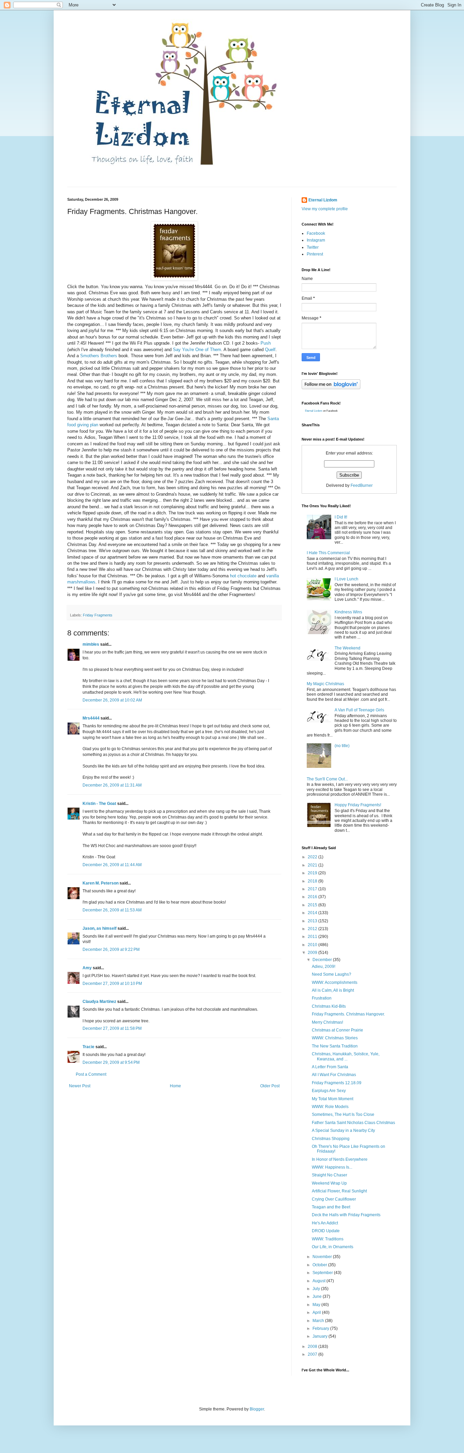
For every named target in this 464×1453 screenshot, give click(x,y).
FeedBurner (362, 485)
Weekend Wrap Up (329, 1183)
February (321, 1328)
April (317, 1312)
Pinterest (315, 254)
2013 (313, 921)
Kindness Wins (348, 612)
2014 (313, 912)
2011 (313, 936)
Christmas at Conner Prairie (337, 1030)
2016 (313, 896)
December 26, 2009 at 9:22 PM (111, 949)
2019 (313, 873)
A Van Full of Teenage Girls (359, 710)
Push (266, 343)
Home (175, 1086)
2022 (313, 857)
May (317, 1304)
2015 (313, 905)
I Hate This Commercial (328, 552)
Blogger (257, 1409)
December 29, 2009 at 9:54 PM (111, 1062)
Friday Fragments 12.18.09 (336, 1082)
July (317, 1288)
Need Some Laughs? (331, 974)
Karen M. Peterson (101, 883)
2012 (313, 928)
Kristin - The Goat (99, 803)
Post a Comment (91, 1074)
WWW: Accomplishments (334, 982)
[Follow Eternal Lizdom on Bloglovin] (331, 387)
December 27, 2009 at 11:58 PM (112, 1028)
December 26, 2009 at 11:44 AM (112, 864)
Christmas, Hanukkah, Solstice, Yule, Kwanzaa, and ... (345, 1056)
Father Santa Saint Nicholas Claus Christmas (353, 1122)
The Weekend (347, 648)
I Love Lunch (346, 579)
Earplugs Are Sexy (329, 1090)
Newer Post (79, 1086)
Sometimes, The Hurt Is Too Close (343, 1114)
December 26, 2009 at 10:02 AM (112, 700)
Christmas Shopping (331, 1138)
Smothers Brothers (99, 355)
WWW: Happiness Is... (332, 1167)
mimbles (91, 644)
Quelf (270, 349)
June (318, 1296)
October (320, 1264)
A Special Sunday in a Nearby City (343, 1130)
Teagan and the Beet (331, 1207)
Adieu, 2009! (323, 966)
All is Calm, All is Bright (333, 990)
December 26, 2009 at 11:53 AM (112, 910)
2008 (313, 1346)
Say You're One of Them (197, 349)
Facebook (316, 233)
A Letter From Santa (330, 1066)
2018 (313, 881)
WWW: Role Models (330, 1106)
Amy (87, 967)
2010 (313, 944)
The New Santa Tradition (335, 1046)
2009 (313, 952)
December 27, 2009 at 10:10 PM (112, 983)
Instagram (316, 240)
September (323, 1272)
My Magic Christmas (325, 683)
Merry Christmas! (327, 1022)
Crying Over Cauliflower (334, 1199)
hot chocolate (243, 575)
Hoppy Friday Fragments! (358, 805)
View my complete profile (325, 209)
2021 (313, 865)
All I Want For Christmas (334, 1074)
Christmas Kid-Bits (329, 1006)
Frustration (322, 998)
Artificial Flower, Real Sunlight (339, 1191)
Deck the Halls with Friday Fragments (346, 1214)
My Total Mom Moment (332, 1098)
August (319, 1280)
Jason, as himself (100, 928)
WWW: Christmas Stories (335, 1038)
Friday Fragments (97, 615)
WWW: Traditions (327, 1239)
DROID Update (326, 1230)
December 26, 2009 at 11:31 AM (112, 785)
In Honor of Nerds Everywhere (340, 1159)
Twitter (313, 247)
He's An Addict (325, 1223)
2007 (313, 1354)
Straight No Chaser (329, 1175)
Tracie (88, 1046)
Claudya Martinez (99, 1001)
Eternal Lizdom (322, 200)
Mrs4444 (91, 718)
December (323, 959)
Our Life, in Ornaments (332, 1246)
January (320, 1336)
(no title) (342, 745)
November (323, 1256)
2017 (313, 889)
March (319, 1320)
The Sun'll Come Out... (327, 779)
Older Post (270, 1086)
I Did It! (341, 517)
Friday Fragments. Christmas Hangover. (348, 1014)
